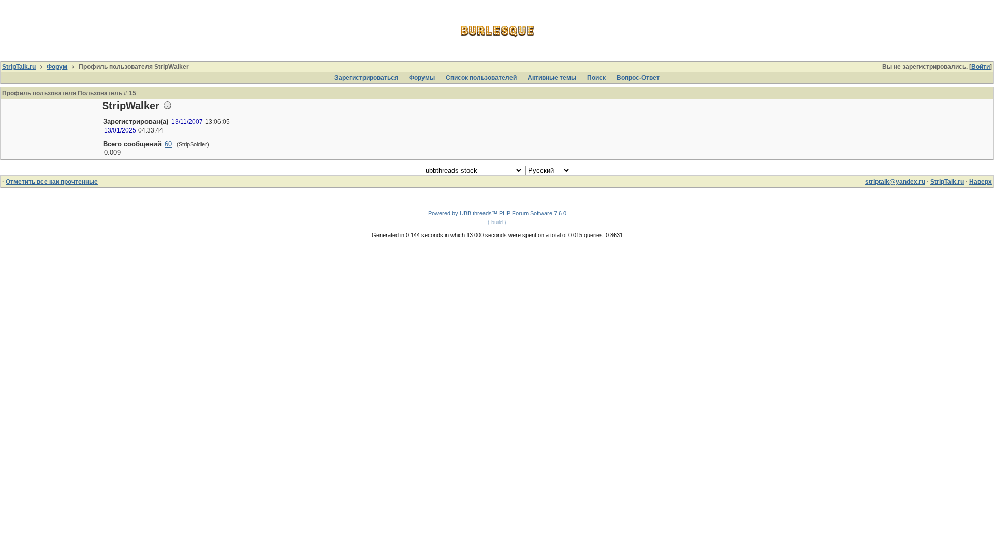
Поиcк (596, 77)
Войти (980, 66)
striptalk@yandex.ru (895, 181)
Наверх (980, 181)
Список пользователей (481, 77)
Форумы (422, 77)
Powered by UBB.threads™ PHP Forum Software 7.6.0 (497, 213)
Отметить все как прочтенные (52, 181)
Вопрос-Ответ (638, 77)
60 (168, 144)
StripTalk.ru (19, 66)
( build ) (497, 222)
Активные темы (552, 77)
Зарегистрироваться (366, 77)
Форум (57, 66)
